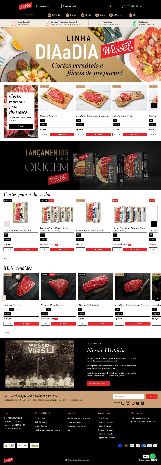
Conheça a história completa (98, 383)
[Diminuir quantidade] (42, 134)
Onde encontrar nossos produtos (78, 418)
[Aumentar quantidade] (47, 134)
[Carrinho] (141, 6)
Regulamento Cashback (106, 438)
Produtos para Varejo (73, 422)
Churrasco (73, 15)
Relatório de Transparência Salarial (47, 430)
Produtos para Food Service (76, 426)
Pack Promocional (118, 15)
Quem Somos (103, 418)
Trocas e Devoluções (105, 430)
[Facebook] (133, 403)
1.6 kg (42, 235)
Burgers (102, 15)
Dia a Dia (88, 15)
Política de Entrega (104, 426)
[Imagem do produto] (57, 98)
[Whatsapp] (123, 403)
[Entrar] (137, 6)
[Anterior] (7, 105)
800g (78, 120)
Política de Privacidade (106, 434)
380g (154, 309)
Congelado (44, 124)
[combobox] (86, 6)
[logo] (25, 6)
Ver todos (21, 126)
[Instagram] (128, 403)
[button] (56, 72)
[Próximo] (154, 105)
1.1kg (42, 120)
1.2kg (11, 309)
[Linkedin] (142, 403)
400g (114, 120)
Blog (134, 15)
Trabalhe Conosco (41, 422)
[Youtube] (137, 403)
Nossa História (40, 418)
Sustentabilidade (41, 426)
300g (48, 309)
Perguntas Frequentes (106, 422)
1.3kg (17, 309)
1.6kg (114, 235)
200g (151, 235)
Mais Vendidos (56, 15)
